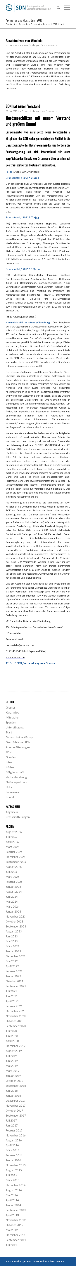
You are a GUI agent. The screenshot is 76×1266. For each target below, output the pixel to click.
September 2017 (16, 1115)
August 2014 (14, 1190)
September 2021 (16, 986)
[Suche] (56, 7)
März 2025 (12, 876)
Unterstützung (15, 727)
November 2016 (16, 1135)
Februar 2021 (14, 1006)
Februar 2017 (14, 1130)
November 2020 (16, 1016)
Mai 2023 (12, 941)
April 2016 (12, 1145)
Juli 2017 (11, 1120)
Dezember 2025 (15, 856)
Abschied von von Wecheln (24, 40)
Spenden (11, 722)
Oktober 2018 (14, 1080)
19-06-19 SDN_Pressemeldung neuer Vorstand (31, 663)
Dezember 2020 (15, 1011)
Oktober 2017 (14, 1110)
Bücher (10, 767)
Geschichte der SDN (18, 742)
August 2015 (14, 1170)
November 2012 (16, 1220)
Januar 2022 (13, 976)
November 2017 (16, 1105)
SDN (8, 752)
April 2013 (12, 1215)
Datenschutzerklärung (19, 737)
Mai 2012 (12, 1230)
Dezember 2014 (15, 1185)
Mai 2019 (12, 1065)
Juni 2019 (12, 1060)
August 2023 (14, 931)
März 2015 (12, 1180)
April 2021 (12, 1001)
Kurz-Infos (12, 712)
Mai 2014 (12, 1195)
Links (9, 787)
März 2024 (12, 906)
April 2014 (12, 1200)
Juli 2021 (11, 991)
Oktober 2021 (14, 981)
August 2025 (14, 866)
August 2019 (14, 1050)
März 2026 (12, 846)
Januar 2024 (13, 911)
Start (9, 732)
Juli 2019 (11, 1055)
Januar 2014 (13, 1205)
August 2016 (14, 1140)
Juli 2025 (11, 871)
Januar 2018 (13, 1095)
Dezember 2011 (15, 1235)
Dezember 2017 (15, 1100)
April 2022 (12, 966)
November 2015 (16, 1165)
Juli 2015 (11, 1175)
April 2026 (12, 841)
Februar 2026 (14, 851)
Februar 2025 (14, 881)
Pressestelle (51, 45)
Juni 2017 (12, 1125)
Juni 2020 (12, 1035)
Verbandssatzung (16, 777)
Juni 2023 (12, 936)
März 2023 (12, 946)
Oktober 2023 (14, 921)
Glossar (10, 707)
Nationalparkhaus (16, 782)
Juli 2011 (11, 1244)
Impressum (12, 792)
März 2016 (12, 1150)
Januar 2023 (13, 951)
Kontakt (11, 797)
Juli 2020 (11, 1031)
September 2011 (16, 1239)
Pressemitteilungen (30, 45)
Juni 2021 (12, 996)
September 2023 (16, 926)
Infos (9, 762)
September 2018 (16, 1085)
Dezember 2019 (15, 1045)
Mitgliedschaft (15, 772)
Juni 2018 (12, 1090)
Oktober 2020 (14, 1021)
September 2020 (16, 1026)
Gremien (11, 757)
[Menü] (65, 7)
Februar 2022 (14, 971)
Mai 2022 (12, 961)
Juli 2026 (11, 836)
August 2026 (14, 831)
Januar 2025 (13, 886)
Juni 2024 (12, 896)
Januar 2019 (13, 1075)
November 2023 (16, 916)
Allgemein (12, 812)
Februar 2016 (14, 1155)
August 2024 (14, 891)
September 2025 (16, 861)
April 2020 (12, 1040)
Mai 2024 (12, 901)
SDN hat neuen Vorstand (23, 106)
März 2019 (12, 1070)
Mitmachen (12, 717)
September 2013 (16, 1210)
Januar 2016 (13, 1160)
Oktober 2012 (14, 1225)
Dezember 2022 (15, 956)
